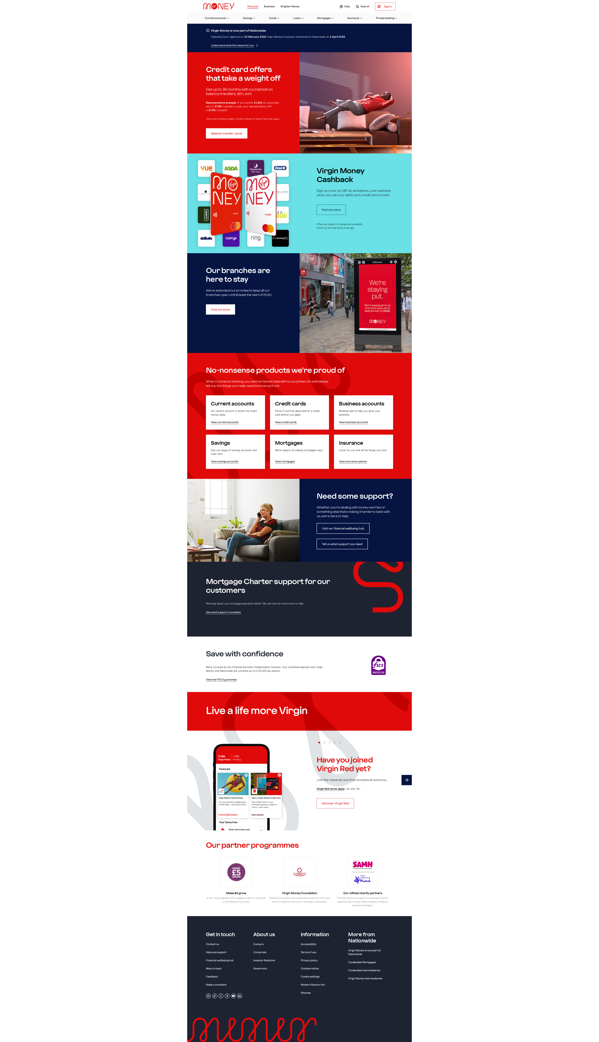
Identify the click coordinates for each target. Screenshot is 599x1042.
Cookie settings (310, 976)
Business (269, 6)
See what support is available (223, 612)
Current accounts (215, 18)
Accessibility (308, 944)
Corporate (259, 952)
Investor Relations (264, 960)
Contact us (212, 944)
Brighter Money (290, 6)
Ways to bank (214, 968)
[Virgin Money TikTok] (214, 995)
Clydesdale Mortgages (362, 962)
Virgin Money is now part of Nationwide (364, 952)
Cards (273, 18)
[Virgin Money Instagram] (208, 995)
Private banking (385, 18)
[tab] (319, 742)
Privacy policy (309, 960)
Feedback (212, 976)
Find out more (334, 209)
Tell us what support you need (342, 544)
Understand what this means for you (232, 45)
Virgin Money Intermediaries (365, 978)
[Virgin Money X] (220, 995)
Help (347, 6)
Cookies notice (310, 968)
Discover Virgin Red (335, 803)
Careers (258, 944)
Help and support (216, 952)
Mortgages (324, 18)
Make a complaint (216, 984)
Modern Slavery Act (313, 984)
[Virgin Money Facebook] (227, 995)
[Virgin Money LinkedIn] (239, 995)
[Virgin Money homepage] (220, 6)
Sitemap (306, 992)
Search (364, 6)
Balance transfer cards (226, 133)
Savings (247, 18)
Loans (296, 18)
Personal (252, 6)
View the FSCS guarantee (221, 679)
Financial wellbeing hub (220, 960)
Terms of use (308, 952)
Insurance (353, 18)
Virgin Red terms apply (331, 788)
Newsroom (260, 968)
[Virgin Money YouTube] (233, 995)
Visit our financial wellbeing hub (343, 528)
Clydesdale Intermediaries (364, 970)
